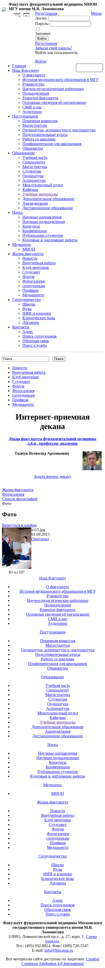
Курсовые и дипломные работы (49, 240)
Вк (17, 15)
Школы (28, 304)
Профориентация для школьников (52, 144)
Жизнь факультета (28, 254)
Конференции (34, 231)
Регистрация (46, 43)
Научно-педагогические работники (53, 89)
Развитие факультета (40, 98)
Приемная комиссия (39, 121)
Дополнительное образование (48, 199)
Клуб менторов (35, 267)
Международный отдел (42, 185)
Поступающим (25, 116)
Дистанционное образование (47, 208)
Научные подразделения (43, 221)
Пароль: (42, 23)
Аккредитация (35, 203)
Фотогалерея (33, 281)
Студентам (31, 171)
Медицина (21, 244)
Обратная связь (89, 67)
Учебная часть (34, 157)
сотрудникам (33, 286)
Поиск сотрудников (39, 336)
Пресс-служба (34, 345)
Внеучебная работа (39, 263)
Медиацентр (33, 295)
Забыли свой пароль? (53, 48)
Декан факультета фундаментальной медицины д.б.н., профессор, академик (52, 441)
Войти (40, 61)
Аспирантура (34, 180)
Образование (23, 153)
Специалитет (33, 162)
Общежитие (32, 148)
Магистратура (34, 125)
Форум (28, 276)
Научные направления (41, 217)
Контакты (20, 327)
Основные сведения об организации (54, 102)
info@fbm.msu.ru (59, 950)
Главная (19, 66)
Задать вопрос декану (52, 476)
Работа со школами (39, 139)
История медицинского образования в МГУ (60, 79)
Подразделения (35, 93)
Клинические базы (38, 318)
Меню (96, 13)
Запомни (42, 33)
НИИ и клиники (36, 313)
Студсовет (31, 272)
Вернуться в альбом (19, 525)
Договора (30, 322)
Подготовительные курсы (45, 134)
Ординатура (33, 176)
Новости (29, 258)
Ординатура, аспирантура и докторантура (59, 130)
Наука (17, 212)
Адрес (27, 331)
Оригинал (40, 539)
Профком (30, 290)
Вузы (27, 309)
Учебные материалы (40, 194)
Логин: (41, 18)
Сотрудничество (26, 299)
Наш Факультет (25, 70)
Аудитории (32, 111)
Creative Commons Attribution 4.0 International (60, 961)
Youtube (26, 15)
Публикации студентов (42, 235)
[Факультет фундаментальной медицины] (4, 8)
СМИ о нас (32, 107)
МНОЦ (28, 249)
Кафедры (30, 189)
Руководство (33, 84)
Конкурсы (31, 226)
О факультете (33, 75)
